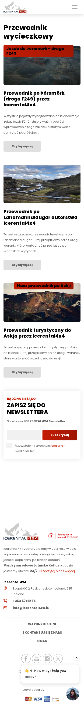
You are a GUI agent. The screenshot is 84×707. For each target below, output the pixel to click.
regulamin (57, 446)
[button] (74, 7)
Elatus (57, 689)
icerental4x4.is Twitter (58, 658)
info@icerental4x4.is (31, 608)
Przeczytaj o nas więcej (57, 571)
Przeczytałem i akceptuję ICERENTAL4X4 (40, 448)
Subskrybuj (60, 435)
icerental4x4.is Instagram (47, 658)
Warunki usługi (42, 624)
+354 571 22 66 (24, 601)
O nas (42, 641)
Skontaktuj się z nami (42, 632)
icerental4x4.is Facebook (26, 658)
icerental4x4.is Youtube (36, 658)
